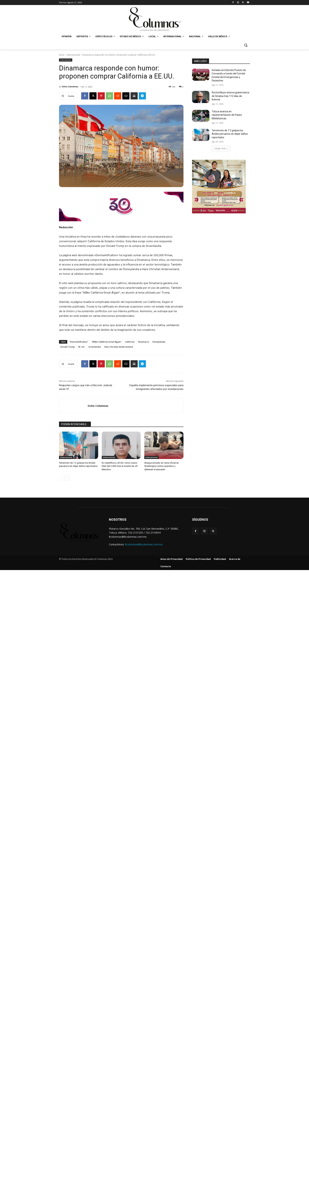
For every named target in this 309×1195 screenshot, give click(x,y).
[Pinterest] (101, 95)
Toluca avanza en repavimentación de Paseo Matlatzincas (227, 115)
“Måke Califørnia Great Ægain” (106, 341)
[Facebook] (233, 3)
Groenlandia (95, 346)
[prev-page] (61, 478)
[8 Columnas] (154, 19)
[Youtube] (248, 3)
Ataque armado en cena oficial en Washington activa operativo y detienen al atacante (161, 466)
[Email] (125, 95)
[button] (245, 45)
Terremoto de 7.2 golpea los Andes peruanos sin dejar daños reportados (230, 134)
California (129, 341)
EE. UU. (81, 346)
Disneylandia (159, 341)
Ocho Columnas (70, 86)
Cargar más (220, 148)
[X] (243, 3)
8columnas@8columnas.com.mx (144, 544)
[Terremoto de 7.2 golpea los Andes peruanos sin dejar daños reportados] (78, 445)
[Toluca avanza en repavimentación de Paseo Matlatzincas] (200, 116)
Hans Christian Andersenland (118, 346)
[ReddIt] (117, 95)
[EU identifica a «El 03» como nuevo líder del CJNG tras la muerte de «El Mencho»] (121, 445)
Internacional (73, 54)
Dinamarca (143, 341)
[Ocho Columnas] (73, 406)
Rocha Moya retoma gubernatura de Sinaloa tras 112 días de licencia (230, 96)
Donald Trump (67, 346)
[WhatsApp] (109, 95)
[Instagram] (238, 3)
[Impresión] (134, 95)
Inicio (61, 54)
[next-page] (67, 478)
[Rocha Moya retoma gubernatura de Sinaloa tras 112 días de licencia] (200, 97)
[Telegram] (142, 95)
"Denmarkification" (78, 341)
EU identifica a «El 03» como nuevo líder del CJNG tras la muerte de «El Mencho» (120, 466)
